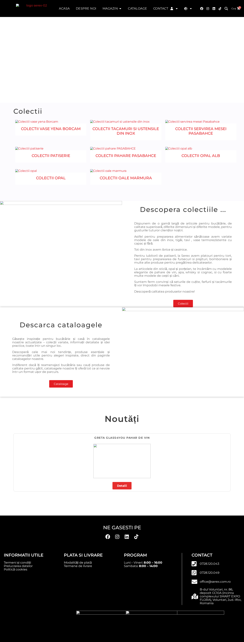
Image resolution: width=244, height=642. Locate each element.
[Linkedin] (127, 536)
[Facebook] (202, 9)
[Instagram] (208, 9)
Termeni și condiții (17, 562)
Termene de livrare (78, 566)
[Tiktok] (220, 9)
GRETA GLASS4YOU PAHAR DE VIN (122, 437)
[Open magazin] (120, 8)
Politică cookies (15, 569)
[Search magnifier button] (226, 8)
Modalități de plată (78, 562)
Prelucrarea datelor (18, 566)
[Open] (176, 8)
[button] (15, 461)
